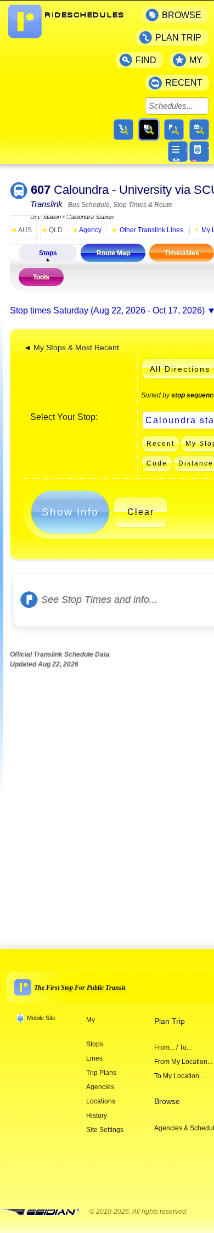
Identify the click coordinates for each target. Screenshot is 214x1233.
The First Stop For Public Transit (79, 987)
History (96, 1115)
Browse (167, 1101)
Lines (94, 1058)
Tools (41, 277)
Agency (86, 230)
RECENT (183, 82)
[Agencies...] (199, 129)
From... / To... (173, 1047)
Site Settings (104, 1130)
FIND (146, 60)
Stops (48, 253)
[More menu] (178, 151)
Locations (100, 1101)
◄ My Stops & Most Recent (71, 348)
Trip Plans (101, 1073)
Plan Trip (169, 1021)
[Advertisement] (107, 799)
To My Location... (179, 1076)
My (90, 1020)
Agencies (100, 1087)
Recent (160, 443)
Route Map (113, 253)
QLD (52, 230)
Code (157, 463)
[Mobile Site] (199, 151)
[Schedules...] (149, 129)
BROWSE (181, 15)
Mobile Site (41, 1018)
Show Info (70, 512)
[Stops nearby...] (174, 129)
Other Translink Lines (147, 230)
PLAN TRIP (178, 37)
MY (195, 60)
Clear (140, 512)
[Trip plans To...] (123, 129)
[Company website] (44, 1212)
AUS (21, 230)
